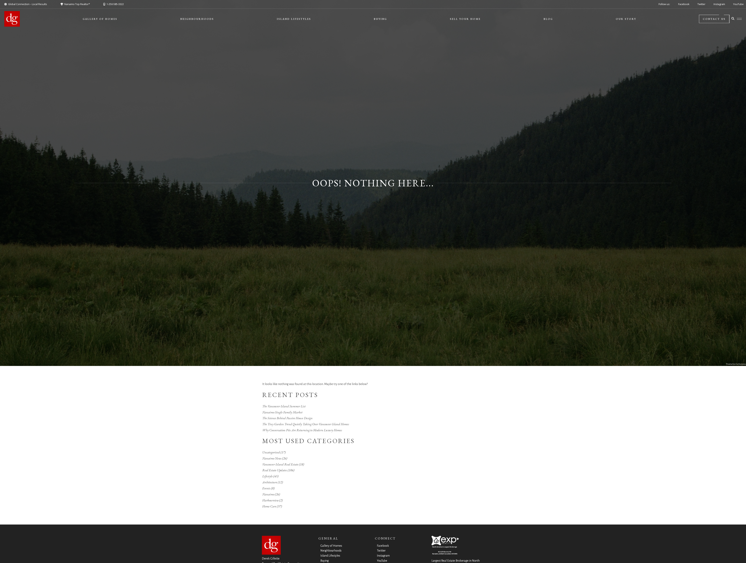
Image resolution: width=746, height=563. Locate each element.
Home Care (269, 506)
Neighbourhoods (197, 19)
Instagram (719, 4)
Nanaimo (268, 494)
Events (266, 488)
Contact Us (714, 19)
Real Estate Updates (274, 470)
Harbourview (270, 500)
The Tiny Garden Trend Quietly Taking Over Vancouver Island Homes (305, 424)
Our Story (626, 19)
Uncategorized (271, 452)
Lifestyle (267, 476)
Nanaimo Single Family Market (282, 412)
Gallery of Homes (100, 19)
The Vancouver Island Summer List (284, 406)
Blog (548, 19)
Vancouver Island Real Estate (280, 464)
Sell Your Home (465, 19)
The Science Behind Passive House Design (287, 418)
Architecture (269, 482)
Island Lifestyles (294, 19)
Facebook (683, 4)
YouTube (738, 4)
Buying (380, 19)
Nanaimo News (271, 458)
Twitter (701, 4)
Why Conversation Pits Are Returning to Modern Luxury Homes (302, 430)
